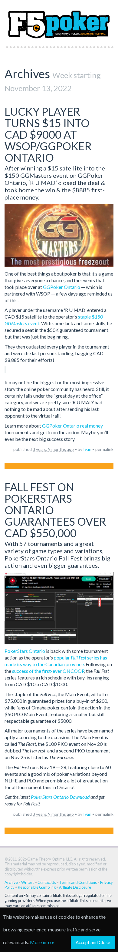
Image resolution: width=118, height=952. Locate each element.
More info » (42, 942)
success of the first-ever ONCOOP (48, 671)
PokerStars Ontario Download (60, 797)
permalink (104, 449)
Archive (11, 882)
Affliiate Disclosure (75, 887)
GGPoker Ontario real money (72, 425)
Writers (27, 882)
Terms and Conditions (78, 882)
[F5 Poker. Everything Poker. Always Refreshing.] (59, 21)
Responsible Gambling (37, 887)
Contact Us (47, 882)
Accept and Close (93, 942)
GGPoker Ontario (61, 287)
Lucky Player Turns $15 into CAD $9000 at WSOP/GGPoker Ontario (48, 134)
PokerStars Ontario (25, 651)
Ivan (87, 449)
